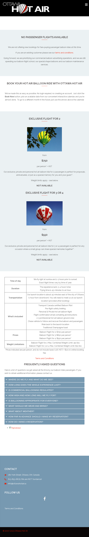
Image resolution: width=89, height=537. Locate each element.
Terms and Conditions (44, 358)
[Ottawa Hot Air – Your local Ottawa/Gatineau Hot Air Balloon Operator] (26, 8)
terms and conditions (64, 53)
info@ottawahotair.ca (17, 483)
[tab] (44, 379)
